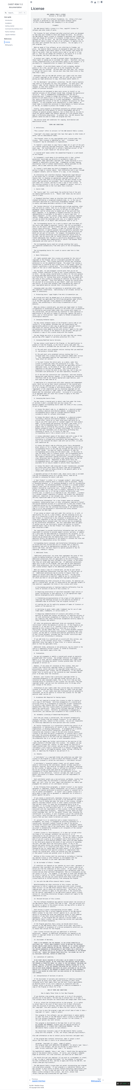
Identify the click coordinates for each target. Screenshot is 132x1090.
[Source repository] (91, 2)
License (7, 42)
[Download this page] (95, 2)
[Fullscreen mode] (98, 2)
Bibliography (9, 45)
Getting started (9, 26)
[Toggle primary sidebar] (31, 2)
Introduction (8, 20)
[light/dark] (101, 1)
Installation (8, 23)
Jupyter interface (10, 34)
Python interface (10, 31)
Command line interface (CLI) (14, 29)
